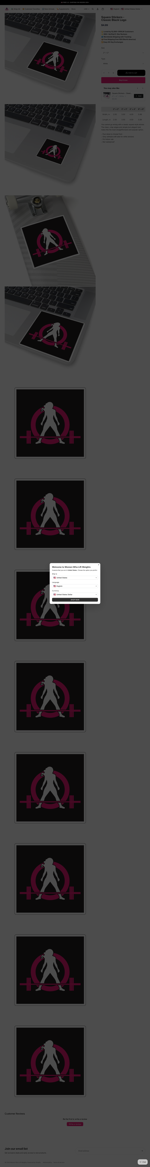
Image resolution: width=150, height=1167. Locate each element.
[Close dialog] (99, 565)
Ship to (54, 574)
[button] (75, 578)
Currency (55, 591)
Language (55, 582)
